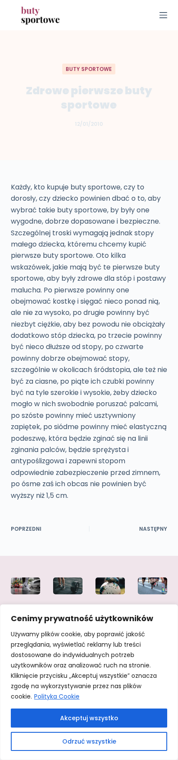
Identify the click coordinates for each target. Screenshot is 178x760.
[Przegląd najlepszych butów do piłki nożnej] (110, 585)
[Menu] (163, 15)
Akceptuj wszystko (89, 718)
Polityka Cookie (56, 696)
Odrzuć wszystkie (89, 741)
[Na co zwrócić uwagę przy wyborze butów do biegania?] (152, 585)
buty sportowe (89, 69)
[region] (89, 682)
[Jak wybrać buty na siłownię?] (68, 585)
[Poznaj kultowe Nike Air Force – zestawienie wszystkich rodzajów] (25, 585)
